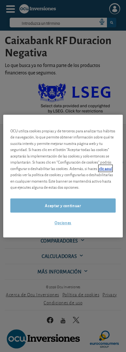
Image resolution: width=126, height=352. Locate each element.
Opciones (63, 222)
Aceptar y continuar (63, 205)
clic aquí (105, 168)
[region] (63, 176)
